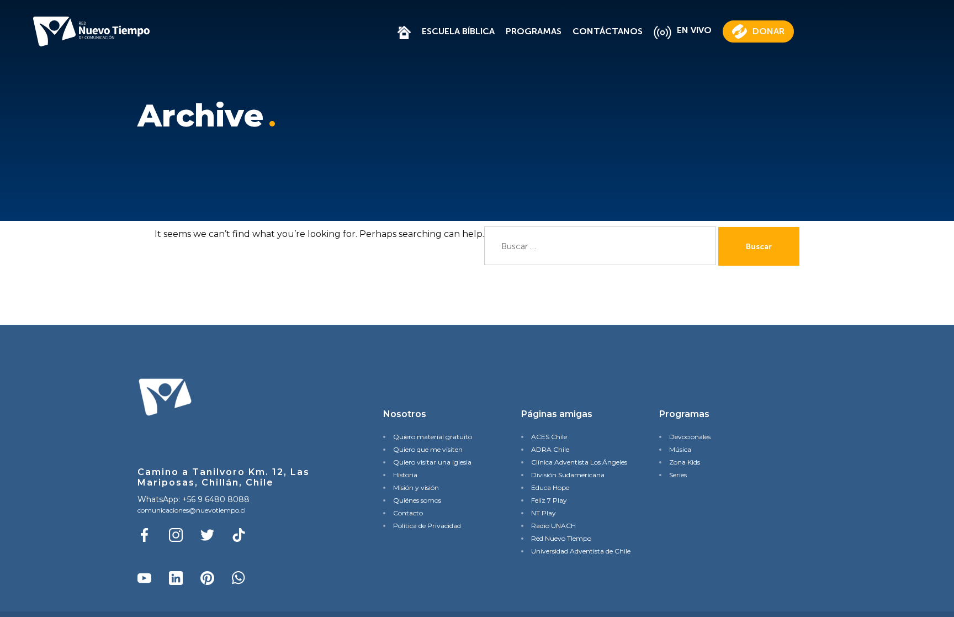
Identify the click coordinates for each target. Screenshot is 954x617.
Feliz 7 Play (549, 500)
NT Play (543, 513)
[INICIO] (404, 31)
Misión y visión (416, 487)
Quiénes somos (417, 500)
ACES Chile (549, 437)
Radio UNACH (553, 526)
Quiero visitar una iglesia (432, 462)
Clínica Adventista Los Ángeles (576, 462)
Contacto (408, 513)
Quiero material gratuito (432, 437)
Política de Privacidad (427, 526)
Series (678, 475)
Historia (405, 475)
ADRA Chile (550, 449)
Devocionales (690, 437)
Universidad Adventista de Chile (576, 551)
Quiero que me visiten (428, 449)
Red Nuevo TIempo (561, 538)
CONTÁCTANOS (608, 31)
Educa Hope (550, 487)
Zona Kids (684, 462)
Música (680, 449)
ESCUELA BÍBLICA (458, 31)
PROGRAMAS (533, 31)
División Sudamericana (568, 475)
